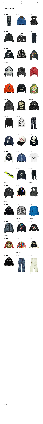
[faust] (21, 3)
